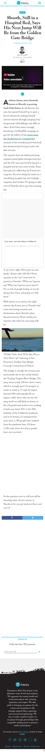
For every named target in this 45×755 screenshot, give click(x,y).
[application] (22, 340)
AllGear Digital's (23, 732)
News (22, 12)
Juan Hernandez (22, 55)
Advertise (17, 746)
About (8, 746)
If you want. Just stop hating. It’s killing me (20, 241)
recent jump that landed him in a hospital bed (20, 137)
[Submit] (39, 651)
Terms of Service (31, 746)
